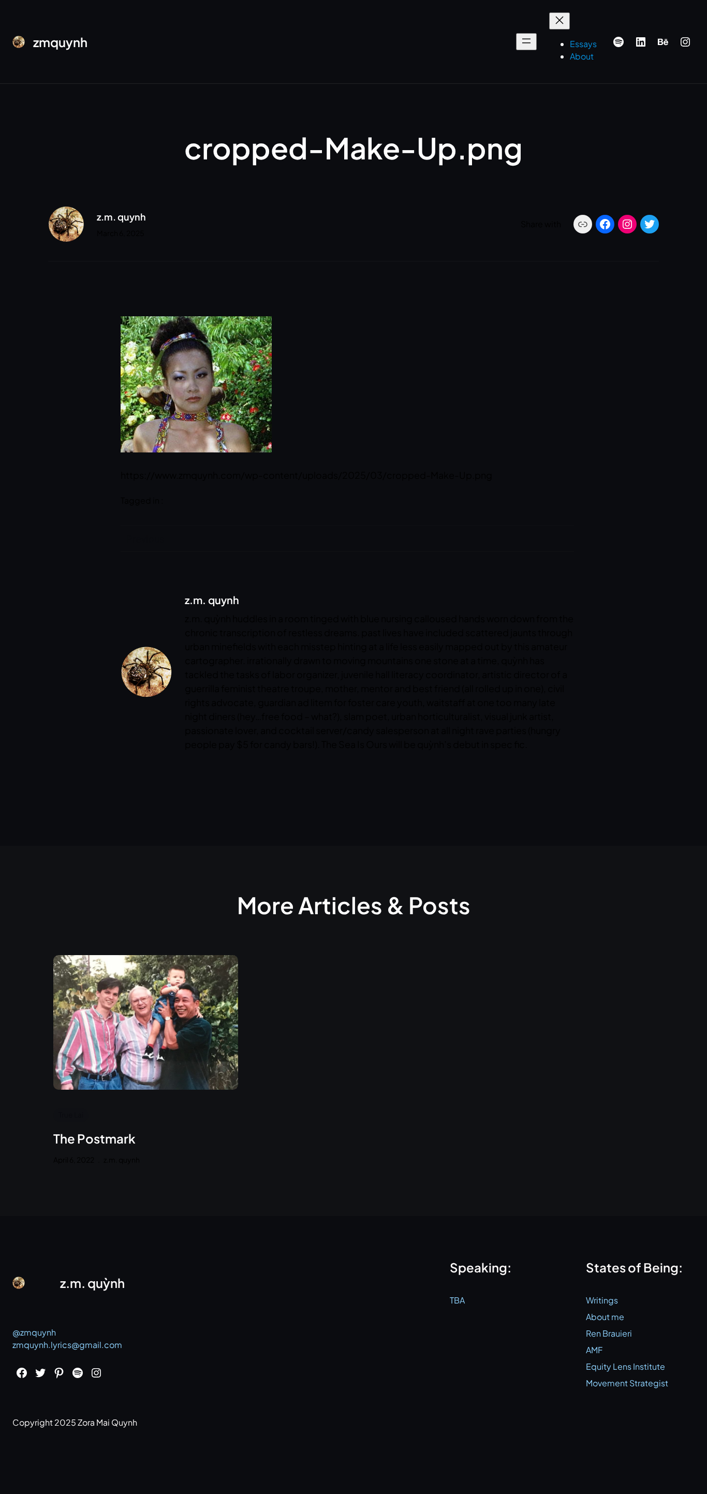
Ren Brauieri (609, 1333)
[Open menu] (526, 41)
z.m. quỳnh (92, 1283)
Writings (602, 1300)
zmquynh (60, 42)
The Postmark (94, 1138)
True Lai (70, 1114)
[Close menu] (559, 21)
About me (605, 1316)
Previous (145, 539)
